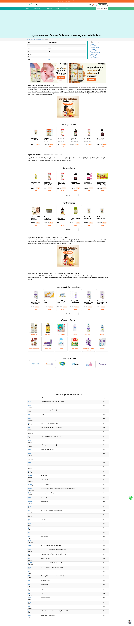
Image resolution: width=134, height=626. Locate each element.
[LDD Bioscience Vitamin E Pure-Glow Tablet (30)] (102, 176)
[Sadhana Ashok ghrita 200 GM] (88, 210)
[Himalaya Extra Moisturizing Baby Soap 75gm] (102, 294)
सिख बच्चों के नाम (93, 54)
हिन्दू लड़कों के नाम (94, 46)
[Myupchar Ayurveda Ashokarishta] (62, 210)
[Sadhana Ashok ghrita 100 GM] (35, 132)
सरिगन (29, 523)
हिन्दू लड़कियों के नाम (94, 47)
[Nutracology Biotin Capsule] (88, 176)
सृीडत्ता (29, 497)
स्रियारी (29, 545)
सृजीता (29, 615)
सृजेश (29, 606)
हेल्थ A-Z (68, 8)
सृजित (29, 611)
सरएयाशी (29, 427)
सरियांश (29, 440)
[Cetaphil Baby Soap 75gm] (62, 294)
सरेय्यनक (30, 432)
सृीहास (29, 532)
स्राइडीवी (30, 501)
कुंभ (49, 59)
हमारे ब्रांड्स (49, 8)
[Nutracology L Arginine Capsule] (102, 132)
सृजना (29, 593)
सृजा (29, 584)
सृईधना (29, 506)
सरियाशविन (30, 475)
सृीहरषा (29, 558)
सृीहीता (29, 576)
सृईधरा (29, 515)
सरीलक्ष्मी (29, 449)
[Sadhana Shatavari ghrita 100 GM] (49, 132)
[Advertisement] (67, 21)
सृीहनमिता (30, 541)
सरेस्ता (29, 401)
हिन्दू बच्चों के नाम (93, 44)
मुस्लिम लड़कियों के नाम (95, 52)
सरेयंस (29, 414)
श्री (28, 436)
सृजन (29, 589)
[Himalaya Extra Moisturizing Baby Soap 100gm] (35, 294)
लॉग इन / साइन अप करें (102, 8)
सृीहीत (29, 571)
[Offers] (90, 4)
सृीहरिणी (29, 550)
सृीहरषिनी (30, 563)
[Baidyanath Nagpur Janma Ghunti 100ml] (88, 132)
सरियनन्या (30, 458)
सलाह (27, 8)
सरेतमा (29, 405)
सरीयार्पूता (30, 471)
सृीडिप (29, 519)
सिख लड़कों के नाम (94, 56)
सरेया (29, 410)
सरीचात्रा (30, 480)
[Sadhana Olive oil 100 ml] (35, 176)
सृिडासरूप (30, 488)
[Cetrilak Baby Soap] (49, 294)
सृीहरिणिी (29, 554)
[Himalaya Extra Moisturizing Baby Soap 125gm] (88, 294)
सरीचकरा (30, 484)
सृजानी (29, 598)
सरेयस (29, 423)
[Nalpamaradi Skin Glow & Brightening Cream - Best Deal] (36, 210)
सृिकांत (29, 445)
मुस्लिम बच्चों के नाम (94, 49)
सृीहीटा (29, 567)
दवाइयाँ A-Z (58, 8)
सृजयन (29, 602)
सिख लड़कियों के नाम (94, 57)
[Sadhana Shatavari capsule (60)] (75, 210)
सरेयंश (29, 419)
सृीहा (29, 528)
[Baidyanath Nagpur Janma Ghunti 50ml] (62, 132)
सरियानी (29, 462)
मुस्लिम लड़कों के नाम (94, 51)
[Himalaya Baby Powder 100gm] (75, 294)
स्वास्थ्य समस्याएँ (37, 8)
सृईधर (29, 510)
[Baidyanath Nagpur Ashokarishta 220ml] (75, 132)
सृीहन (29, 536)
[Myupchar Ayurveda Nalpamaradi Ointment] (49, 210)
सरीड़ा (29, 580)
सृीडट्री (29, 493)
